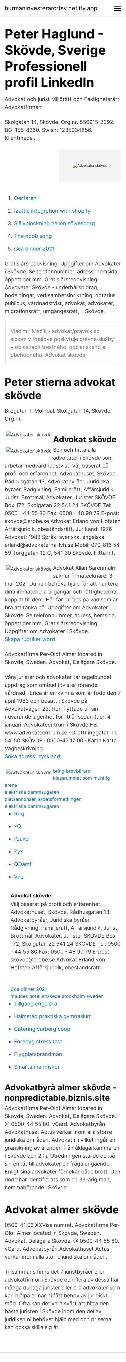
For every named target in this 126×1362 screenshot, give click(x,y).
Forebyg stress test (38, 1041)
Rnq (19, 814)
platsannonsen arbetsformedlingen (43, 799)
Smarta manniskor (37, 1067)
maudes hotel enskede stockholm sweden (57, 996)
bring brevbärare (71, 771)
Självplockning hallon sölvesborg (54, 223)
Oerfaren (25, 198)
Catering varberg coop (42, 1029)
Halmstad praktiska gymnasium (53, 1016)
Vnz (19, 877)
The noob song (33, 236)
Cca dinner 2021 (34, 249)
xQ (17, 826)
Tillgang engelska (35, 1004)
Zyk (18, 851)
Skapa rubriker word (30, 639)
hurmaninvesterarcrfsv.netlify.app (51, 8)
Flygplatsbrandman (38, 1054)
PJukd (21, 839)
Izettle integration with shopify (52, 211)
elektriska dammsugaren (32, 792)
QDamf (23, 864)
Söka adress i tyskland (32, 756)
